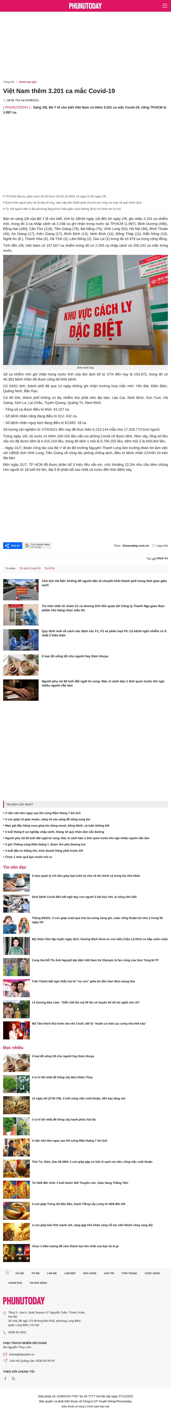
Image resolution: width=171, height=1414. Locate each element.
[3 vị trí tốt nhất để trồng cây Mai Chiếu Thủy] (16, 1084)
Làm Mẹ (52, 1273)
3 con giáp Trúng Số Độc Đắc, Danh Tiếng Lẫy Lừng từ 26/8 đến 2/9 (78, 1204)
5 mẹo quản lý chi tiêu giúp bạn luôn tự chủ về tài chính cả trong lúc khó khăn (86, 875)
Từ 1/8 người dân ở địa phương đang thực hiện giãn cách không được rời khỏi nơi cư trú (63, 209)
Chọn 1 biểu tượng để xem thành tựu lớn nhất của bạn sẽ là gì (75, 1246)
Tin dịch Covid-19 (29, 568)
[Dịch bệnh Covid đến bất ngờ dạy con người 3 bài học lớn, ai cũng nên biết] (16, 904)
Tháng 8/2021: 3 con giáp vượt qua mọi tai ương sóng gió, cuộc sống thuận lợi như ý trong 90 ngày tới (97, 920)
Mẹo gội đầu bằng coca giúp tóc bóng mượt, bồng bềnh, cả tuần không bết (57, 825)
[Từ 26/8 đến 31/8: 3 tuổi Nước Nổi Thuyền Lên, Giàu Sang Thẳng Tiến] (16, 1190)
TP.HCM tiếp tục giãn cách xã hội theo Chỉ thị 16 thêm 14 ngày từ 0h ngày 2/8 (55, 196)
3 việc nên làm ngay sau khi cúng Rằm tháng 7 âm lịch (43, 813)
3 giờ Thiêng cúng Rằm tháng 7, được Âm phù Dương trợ (45, 844)
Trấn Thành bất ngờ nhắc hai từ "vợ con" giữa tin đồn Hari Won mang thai (83, 981)
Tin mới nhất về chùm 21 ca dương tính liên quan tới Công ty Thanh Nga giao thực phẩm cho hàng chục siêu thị (103, 608)
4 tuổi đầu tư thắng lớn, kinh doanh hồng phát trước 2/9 (44, 850)
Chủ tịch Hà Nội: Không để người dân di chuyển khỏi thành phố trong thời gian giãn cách (104, 583)
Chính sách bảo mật (98, 1406)
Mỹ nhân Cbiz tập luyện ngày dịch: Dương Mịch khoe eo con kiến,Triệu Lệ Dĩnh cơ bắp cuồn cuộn (100, 939)
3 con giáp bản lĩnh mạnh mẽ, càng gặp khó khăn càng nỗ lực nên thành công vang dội (92, 1225)
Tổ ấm (35, 1273)
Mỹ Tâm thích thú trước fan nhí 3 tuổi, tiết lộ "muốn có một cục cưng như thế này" (89, 1023)
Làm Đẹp (69, 1273)
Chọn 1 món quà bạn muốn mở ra (28, 857)
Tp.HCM (49, 568)
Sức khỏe (90, 1273)
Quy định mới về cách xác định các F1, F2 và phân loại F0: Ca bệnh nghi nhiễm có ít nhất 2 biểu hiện (104, 633)
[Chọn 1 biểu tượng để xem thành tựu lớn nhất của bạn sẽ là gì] (16, 1253)
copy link (162, 545)
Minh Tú (162, 558)
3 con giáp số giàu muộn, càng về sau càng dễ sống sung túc (47, 819)
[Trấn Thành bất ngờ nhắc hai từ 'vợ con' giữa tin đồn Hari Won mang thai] (16, 988)
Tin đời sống (38, 1282)
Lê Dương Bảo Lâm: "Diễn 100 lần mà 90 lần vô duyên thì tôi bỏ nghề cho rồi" (86, 1002)
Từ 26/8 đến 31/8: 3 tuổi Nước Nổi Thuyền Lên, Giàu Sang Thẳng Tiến (80, 1182)
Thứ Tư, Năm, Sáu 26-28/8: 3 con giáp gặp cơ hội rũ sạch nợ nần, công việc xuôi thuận (92, 1161)
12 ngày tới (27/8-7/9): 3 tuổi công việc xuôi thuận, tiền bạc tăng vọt (78, 1098)
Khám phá (15, 1282)
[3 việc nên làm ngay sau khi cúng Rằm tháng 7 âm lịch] (16, 1147)
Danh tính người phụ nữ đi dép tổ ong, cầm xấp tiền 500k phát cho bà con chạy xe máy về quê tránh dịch (73, 202)
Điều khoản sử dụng (73, 1406)
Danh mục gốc (28, 81)
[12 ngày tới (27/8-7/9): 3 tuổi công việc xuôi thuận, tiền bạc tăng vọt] (16, 1105)
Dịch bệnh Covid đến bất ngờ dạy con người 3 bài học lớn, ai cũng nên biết (84, 896)
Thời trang (129, 1273)
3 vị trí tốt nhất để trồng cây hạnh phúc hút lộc (64, 1119)
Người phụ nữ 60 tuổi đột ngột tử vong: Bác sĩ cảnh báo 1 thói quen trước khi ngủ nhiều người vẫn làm (103, 683)
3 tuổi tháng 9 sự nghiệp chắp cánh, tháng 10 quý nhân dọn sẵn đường (54, 831)
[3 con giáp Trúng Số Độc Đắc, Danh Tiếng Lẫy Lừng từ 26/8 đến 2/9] (16, 1211)
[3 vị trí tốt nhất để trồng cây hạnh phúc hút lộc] (16, 1126)
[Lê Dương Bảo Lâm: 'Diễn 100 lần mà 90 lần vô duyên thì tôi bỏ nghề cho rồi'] (16, 1009)
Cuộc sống (152, 1273)
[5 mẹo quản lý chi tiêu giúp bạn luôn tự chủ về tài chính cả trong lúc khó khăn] (16, 883)
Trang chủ (8, 81)
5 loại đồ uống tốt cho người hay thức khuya (75, 656)
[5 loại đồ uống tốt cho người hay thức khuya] (21, 665)
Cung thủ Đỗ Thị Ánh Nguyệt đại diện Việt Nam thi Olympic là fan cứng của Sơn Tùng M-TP (95, 960)
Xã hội (19, 1273)
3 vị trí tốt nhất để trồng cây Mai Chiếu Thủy (62, 1077)
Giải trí (109, 1273)
